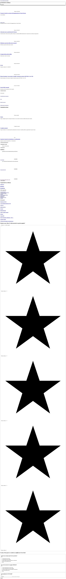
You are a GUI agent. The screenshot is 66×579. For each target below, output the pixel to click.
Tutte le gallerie (3, 180)
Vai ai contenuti (2, 0)
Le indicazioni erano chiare (6, 558)
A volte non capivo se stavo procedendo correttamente (9, 569)
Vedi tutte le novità (3, 90)
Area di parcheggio (3, 191)
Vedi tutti (1, 198)
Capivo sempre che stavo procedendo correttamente (9, 560)
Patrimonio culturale (3, 197)
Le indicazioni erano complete (6, 559)
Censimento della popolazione (4, 192)
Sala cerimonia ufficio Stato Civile (5, 179)
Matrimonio (2, 196)
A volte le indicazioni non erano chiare (7, 567)
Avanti (1, 578)
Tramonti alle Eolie (3, 169)
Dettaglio (2, 576)
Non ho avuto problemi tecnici (6, 561)
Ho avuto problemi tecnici (6, 570)
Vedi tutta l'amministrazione (4, 142)
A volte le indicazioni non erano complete (8, 568)
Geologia (1, 194)
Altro (3, 562)
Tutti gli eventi (2, 147)
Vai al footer (6, 0)
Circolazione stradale (3, 193)
